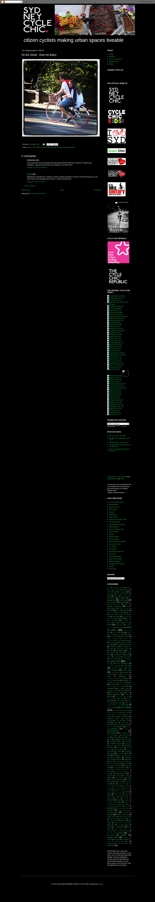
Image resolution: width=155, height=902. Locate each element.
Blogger (100, 884)
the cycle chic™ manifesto (117, 436)
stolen (109, 804)
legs (115, 739)
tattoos (123, 820)
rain (108, 773)
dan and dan (126, 674)
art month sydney (123, 594)
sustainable (126, 812)
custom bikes (127, 657)
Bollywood (127, 622)
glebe (114, 710)
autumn (116, 596)
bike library (112, 614)
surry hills (113, 812)
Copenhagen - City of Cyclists (117, 477)
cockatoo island (114, 646)
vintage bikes (71, 147)
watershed (126, 837)
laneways (115, 737)
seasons (109, 792)
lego (110, 739)
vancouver (126, 831)
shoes (127, 792)
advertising (117, 590)
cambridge (112, 634)
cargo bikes (128, 634)
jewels (121, 733)
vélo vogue (112, 569)
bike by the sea (114, 507)
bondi (34, 147)
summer (59, 147)
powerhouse (117, 769)
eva (119, 688)
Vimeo (122, 479)
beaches (122, 602)
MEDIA (111, 64)
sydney (64, 147)
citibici (121, 642)
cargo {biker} (113, 517)
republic (129, 777)
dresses (128, 682)
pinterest (123, 767)
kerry (118, 735)
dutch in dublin (114, 532)
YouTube (110, 845)
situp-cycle (112, 554)
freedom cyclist (114, 539)
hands (117, 720)
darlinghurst (122, 676)
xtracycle (126, 843)
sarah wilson (117, 788)
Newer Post (26, 190)
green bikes (117, 714)
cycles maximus (115, 672)
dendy (120, 678)
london (115, 741)
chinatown (125, 638)
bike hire (128, 612)
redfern (109, 778)
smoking (126, 798)
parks (116, 761)
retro (121, 779)
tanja (117, 820)
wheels (109, 839)
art (125, 592)
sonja (118, 800)
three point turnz (119, 822)
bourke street (119, 627)
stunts (127, 808)
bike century (110, 612)
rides (113, 784)
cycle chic (114, 661)
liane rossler (127, 739)
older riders (121, 755)
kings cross (125, 735)
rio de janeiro (122, 783)
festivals (109, 694)
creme (109, 657)
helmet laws (125, 722)
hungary (126, 724)
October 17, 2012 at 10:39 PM (36, 167)
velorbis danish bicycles (117, 564)
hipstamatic (110, 724)
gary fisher (118, 705)
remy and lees (119, 777)
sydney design (111, 816)
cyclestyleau (125, 672)
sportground (110, 802)
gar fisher (109, 705)
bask (130, 598)
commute (110, 650)
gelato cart (110, 707)
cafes (122, 632)
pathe (129, 761)
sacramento (126, 786)
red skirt (126, 775)
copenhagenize (114, 527)
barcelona (112, 598)
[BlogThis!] (50, 144)
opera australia (115, 757)
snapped (110, 800)
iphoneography (52, 147)
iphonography (111, 733)
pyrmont (109, 771)
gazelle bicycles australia (117, 541)
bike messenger (122, 614)
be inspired (123, 600)
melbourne (118, 743)
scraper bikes (118, 790)
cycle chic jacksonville (116, 529)
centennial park (122, 636)
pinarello (115, 767)
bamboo (129, 596)
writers (118, 843)
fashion (129, 690)
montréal (129, 749)
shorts (127, 794)
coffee (129, 646)
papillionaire (128, 759)
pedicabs (111, 763)
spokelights (126, 800)
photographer (111, 765)
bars (119, 598)
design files (110, 680)
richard (120, 781)
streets (127, 806)
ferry (127, 692)
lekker (120, 739)
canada (119, 634)
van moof (118, 831)
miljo (128, 747)
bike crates (120, 612)
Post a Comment (29, 186)
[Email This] (47, 144)
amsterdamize (113, 504)
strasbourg (116, 804)
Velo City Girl (111, 833)
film (118, 694)
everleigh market (112, 690)
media (111, 743)
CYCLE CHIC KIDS (115, 59)
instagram (44, 147)
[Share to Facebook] (54, 144)
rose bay (117, 786)
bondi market (120, 624)
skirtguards (123, 796)
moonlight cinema (115, 751)
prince (127, 769)
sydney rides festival (125, 816)
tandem (111, 820)
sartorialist (126, 788)
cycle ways (127, 670)
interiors (126, 729)
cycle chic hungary (112, 665)
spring (119, 802)
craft (127, 655)
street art (123, 804)
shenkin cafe (118, 792)
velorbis (120, 833)
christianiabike (127, 640)
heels (115, 722)
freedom (129, 698)
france (109, 698)
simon (115, 796)
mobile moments (119, 749)
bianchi (126, 604)
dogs (123, 680)
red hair (117, 775)
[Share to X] (52, 144)
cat (112, 636)
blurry (115, 622)
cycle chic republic (118, 668)
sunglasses (121, 810)
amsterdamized (111, 592)
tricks (115, 827)
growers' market (121, 716)
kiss (108, 737)
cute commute (114, 659)
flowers (109, 697)
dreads (122, 682)
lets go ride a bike (115, 544)
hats (108, 722)
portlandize (112, 549)
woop (126, 841)
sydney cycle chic (122, 814)
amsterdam (126, 590)
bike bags (126, 610)
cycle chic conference (120, 663)
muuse (119, 753)
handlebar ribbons (113, 718)
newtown (126, 753)
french (111, 701)
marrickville (128, 741)
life (110, 741)
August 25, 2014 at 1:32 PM (36, 182)
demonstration (111, 678)
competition (120, 650)
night (108, 755)
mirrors (109, 749)
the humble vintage (115, 556)
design (126, 678)
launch (123, 737)
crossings (117, 657)
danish (109, 676)
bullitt (108, 632)
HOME (111, 54)
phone (118, 763)
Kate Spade (110, 735)
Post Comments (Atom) (38, 193)
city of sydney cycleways (117, 524)
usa (128, 829)
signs (108, 796)
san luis (109, 788)
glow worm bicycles (113, 712)
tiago (128, 822)
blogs (123, 620)
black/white (120, 618)
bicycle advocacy (114, 606)
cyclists (118, 674)
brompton (126, 630)
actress (122, 587)
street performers (117, 806)
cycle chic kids (125, 666)
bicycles (109, 610)
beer (130, 602)
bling (116, 620)
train (119, 824)
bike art (118, 610)
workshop (110, 843)
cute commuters (126, 659)
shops (109, 794)
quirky (127, 771)
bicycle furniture (124, 608)
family (122, 690)
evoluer (111, 534)
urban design (118, 829)
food (127, 696)
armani (120, 592)
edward (29, 174)
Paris (110, 761)
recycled (122, 773)
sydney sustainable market (117, 818)
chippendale (110, 640)
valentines (110, 831)
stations (127, 802)
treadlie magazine (115, 561)
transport (126, 824)
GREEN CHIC (113, 62)
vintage (123, 835)
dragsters (114, 682)
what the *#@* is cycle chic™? (119, 442)
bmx (120, 622)
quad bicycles (119, 771)
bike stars (116, 616)
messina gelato (114, 745)
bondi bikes (113, 514)
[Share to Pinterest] (57, 144)
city (126, 642)
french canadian (120, 701)
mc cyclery (112, 546)
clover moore (127, 644)
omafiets (129, 755)
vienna (129, 833)
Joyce (127, 733)
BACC (122, 596)
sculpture (126, 790)
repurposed (113, 779)
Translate (123, 426)
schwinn (109, 790)
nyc (114, 755)
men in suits (127, 743)
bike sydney (113, 509)
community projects (123, 648)
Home (62, 190)
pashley (123, 761)
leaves (129, 737)
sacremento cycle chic (116, 551)
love (121, 741)
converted (112, 652)
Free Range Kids (118, 698)
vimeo (112, 835)
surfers (129, 810)
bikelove (112, 512)
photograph (126, 763)
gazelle (125, 705)
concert (129, 650)
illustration (128, 726)
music (111, 753)
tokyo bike (110, 825)
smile (117, 798)
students (119, 808)
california (128, 632)
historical (118, 724)
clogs (118, 644)
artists (109, 596)
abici (108, 587)
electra (126, 686)
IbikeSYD (120, 727)
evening (126, 688)
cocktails (123, 646)
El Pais (118, 686)
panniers (118, 759)
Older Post (98, 190)
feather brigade (114, 537)
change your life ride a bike (118, 519)
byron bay (115, 632)
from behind (118, 703)
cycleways (110, 674)
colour (111, 648)
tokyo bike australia (115, 559)
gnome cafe (125, 712)
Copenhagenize (112, 479)
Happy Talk (125, 720)
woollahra (117, 841)
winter (123, 839)
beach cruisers (112, 602)
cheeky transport (114, 522)
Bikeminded (110, 618)
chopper (118, 640)
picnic (119, 765)
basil (125, 598)
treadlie (109, 827)
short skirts (118, 794)
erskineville (111, 688)
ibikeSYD (112, 57)
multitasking (127, 751)
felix (122, 692)
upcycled (122, 827)
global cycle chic (124, 710)
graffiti (109, 714)
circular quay (113, 642)
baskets (29, 147)
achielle (114, 587)
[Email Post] (43, 144)
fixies (126, 694)
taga (130, 818)
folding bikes (119, 696)
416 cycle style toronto (116, 502)
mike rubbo (120, 747)
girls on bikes (124, 707)
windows (116, 839)
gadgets (127, 703)
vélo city (111, 566)
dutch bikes (112, 684)
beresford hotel (115, 604)
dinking (38, 147)
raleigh (114, 773)
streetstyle (110, 808)
